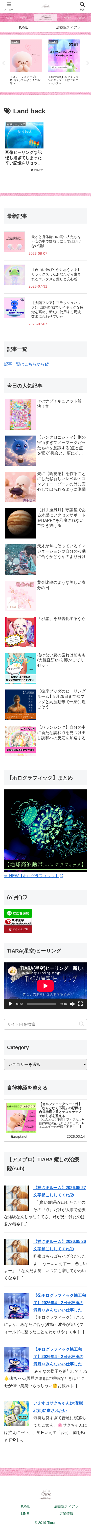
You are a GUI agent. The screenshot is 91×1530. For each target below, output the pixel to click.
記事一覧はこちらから (24, 364)
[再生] (10, 1003)
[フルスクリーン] (80, 1003)
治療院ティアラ (66, 1506)
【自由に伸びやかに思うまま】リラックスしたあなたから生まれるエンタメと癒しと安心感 (56, 274)
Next (87, 63)
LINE (25, 1514)
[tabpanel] (26, 62)
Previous (3, 63)
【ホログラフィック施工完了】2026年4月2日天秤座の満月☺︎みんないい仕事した (58, 1356)
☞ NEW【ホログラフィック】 (31, 876)
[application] (45, 985)
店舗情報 (66, 1514)
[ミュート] (72, 1003)
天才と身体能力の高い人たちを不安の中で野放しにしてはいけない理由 (56, 241)
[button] (81, 1024)
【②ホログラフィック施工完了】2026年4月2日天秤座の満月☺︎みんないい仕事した (59, 1302)
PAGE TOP (83, 1480)
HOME (24, 1506)
